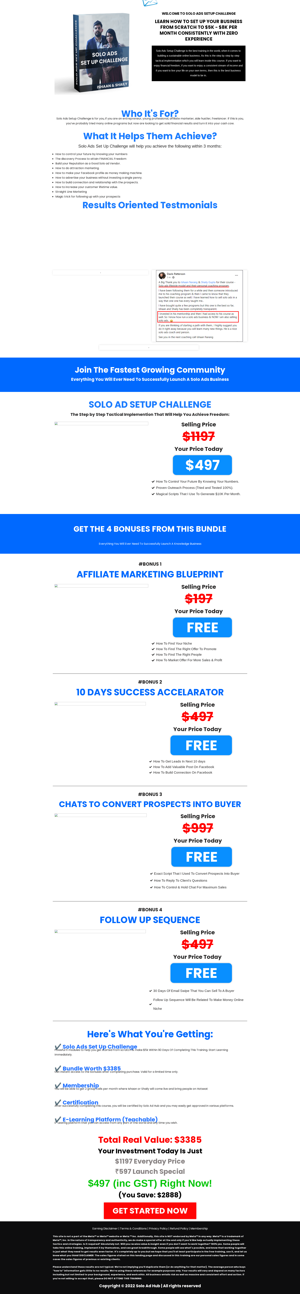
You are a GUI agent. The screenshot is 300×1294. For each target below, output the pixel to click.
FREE (202, 627)
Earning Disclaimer (105, 1229)
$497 (202, 465)
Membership (199, 1229)
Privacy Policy (158, 1229)
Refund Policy (179, 1229)
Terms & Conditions (133, 1229)
